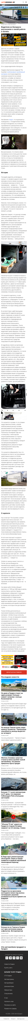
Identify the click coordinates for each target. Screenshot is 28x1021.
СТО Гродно (8, 975)
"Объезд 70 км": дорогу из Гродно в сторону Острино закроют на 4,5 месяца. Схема (13, 826)
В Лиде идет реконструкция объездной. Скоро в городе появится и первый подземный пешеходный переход (13, 859)
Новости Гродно (9, 964)
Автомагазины (9, 979)
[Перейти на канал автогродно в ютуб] (21, 957)
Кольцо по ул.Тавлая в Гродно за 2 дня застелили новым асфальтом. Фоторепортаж (13, 929)
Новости (6, 1019)
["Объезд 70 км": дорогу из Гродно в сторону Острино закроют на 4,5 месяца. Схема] (14, 816)
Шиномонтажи (9, 986)
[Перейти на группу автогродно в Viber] (17, 957)
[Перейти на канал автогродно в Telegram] (10, 957)
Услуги (13, 1019)
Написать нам (8, 1001)
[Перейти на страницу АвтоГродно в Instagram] (6, 957)
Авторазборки (8, 983)
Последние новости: (10, 677)
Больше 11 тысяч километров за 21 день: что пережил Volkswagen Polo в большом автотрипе (13, 795)
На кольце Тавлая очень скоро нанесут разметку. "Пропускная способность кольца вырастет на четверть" (13, 730)
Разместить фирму (10, 1008)
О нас (6, 998)
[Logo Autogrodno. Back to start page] (8, 2)
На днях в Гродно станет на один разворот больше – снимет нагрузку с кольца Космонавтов (12, 696)
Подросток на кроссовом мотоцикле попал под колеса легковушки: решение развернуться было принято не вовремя (13, 894)
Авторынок (20, 1019)
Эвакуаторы (8, 990)
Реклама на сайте (10, 1005)
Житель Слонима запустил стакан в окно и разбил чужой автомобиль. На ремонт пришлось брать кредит (13, 760)
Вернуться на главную (14, 672)
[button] (23, 2)
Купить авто (8, 968)
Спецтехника (8, 993)
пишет (11, 119)
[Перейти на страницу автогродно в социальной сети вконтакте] (14, 957)
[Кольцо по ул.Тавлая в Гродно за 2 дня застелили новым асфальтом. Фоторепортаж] (14, 919)
